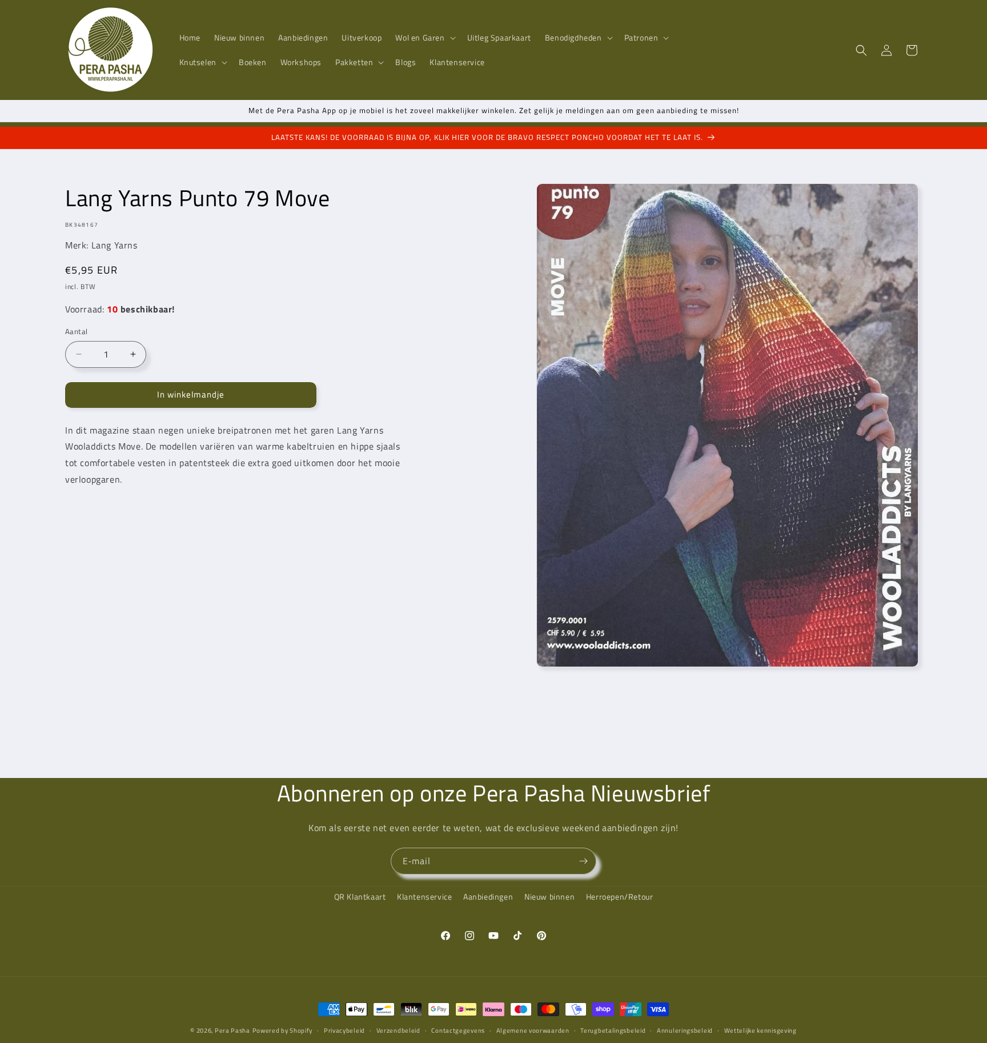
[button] (424, 38)
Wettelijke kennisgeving (760, 1030)
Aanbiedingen (488, 896)
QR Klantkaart (360, 896)
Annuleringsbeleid (685, 1030)
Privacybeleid (344, 1030)
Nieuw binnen (549, 896)
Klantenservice (424, 896)
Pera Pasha (232, 1030)
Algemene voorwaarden (532, 1030)
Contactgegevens (458, 1030)
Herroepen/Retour (619, 896)
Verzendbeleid (398, 1030)
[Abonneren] (583, 861)
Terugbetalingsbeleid (612, 1030)
